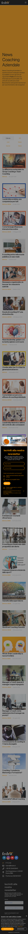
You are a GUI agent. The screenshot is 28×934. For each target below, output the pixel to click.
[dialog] (14, 924)
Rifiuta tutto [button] (20, 929)
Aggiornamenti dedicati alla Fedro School (15, 476)
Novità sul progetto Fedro (13, 479)
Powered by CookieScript (14, 932)
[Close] (25, 438)
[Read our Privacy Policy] (24, 491)
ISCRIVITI (7, 483)
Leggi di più (20, 926)
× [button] (26, 916)
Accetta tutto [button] (7, 929)
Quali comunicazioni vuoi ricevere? (12, 473)
